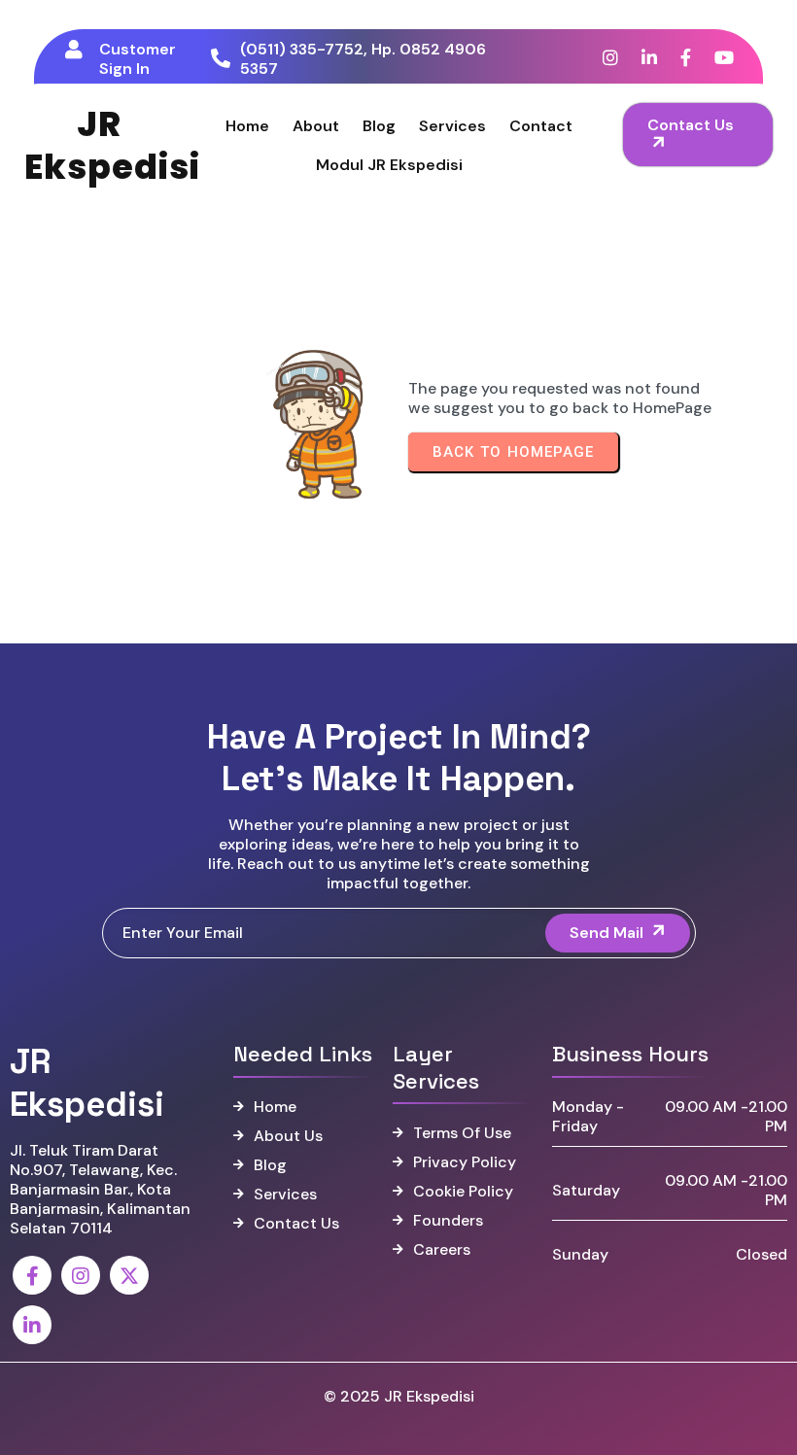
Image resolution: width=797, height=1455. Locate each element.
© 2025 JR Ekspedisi (399, 1396)
